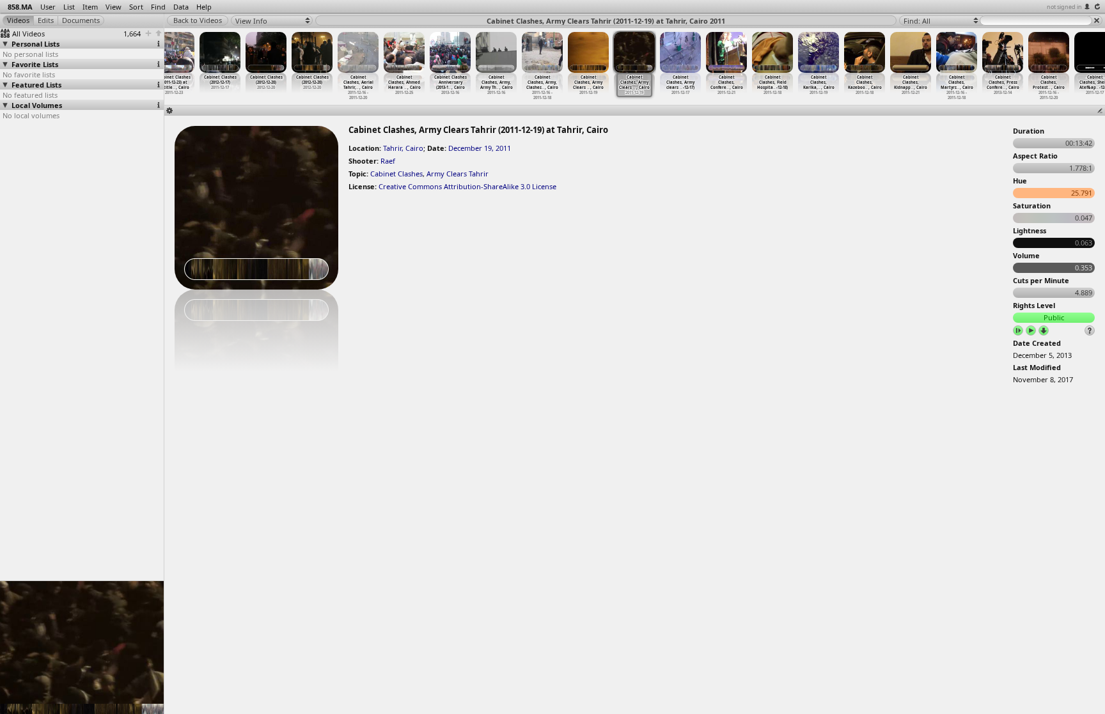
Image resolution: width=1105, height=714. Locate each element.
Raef (387, 161)
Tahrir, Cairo (403, 148)
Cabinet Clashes (396, 173)
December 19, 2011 (479, 148)
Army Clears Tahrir (458, 173)
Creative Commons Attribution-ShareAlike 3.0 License (467, 186)
